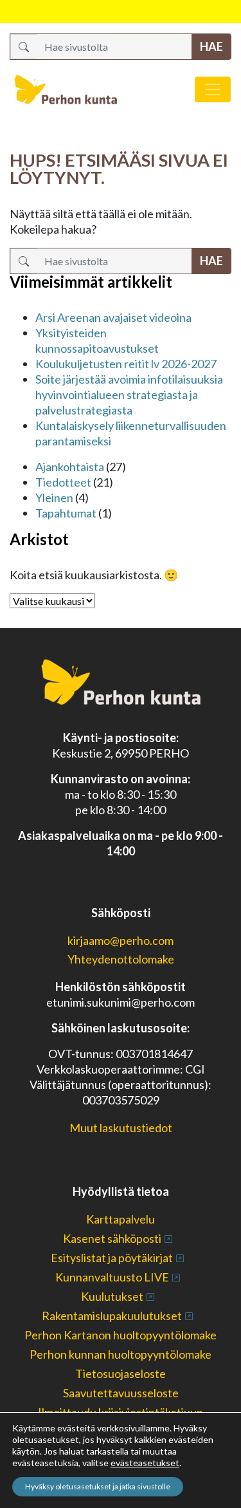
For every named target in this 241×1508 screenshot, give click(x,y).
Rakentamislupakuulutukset (112, 1315)
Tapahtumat (65, 513)
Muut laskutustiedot (120, 1128)
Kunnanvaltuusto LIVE (112, 1277)
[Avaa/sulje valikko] (213, 89)
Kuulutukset (112, 1296)
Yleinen (54, 497)
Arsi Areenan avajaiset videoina (113, 317)
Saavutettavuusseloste (121, 1393)
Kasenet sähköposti (112, 1238)
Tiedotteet (63, 482)
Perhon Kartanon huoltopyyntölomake (120, 1335)
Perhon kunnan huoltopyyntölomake (120, 1354)
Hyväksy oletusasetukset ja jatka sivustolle (97, 1486)
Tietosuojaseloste (120, 1373)
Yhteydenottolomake (120, 959)
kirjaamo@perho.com (120, 940)
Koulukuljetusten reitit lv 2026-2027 (126, 364)
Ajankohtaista (69, 467)
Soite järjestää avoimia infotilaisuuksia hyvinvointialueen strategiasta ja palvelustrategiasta (129, 394)
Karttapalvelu (120, 1219)
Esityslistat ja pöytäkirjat (112, 1258)
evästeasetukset (145, 1462)
